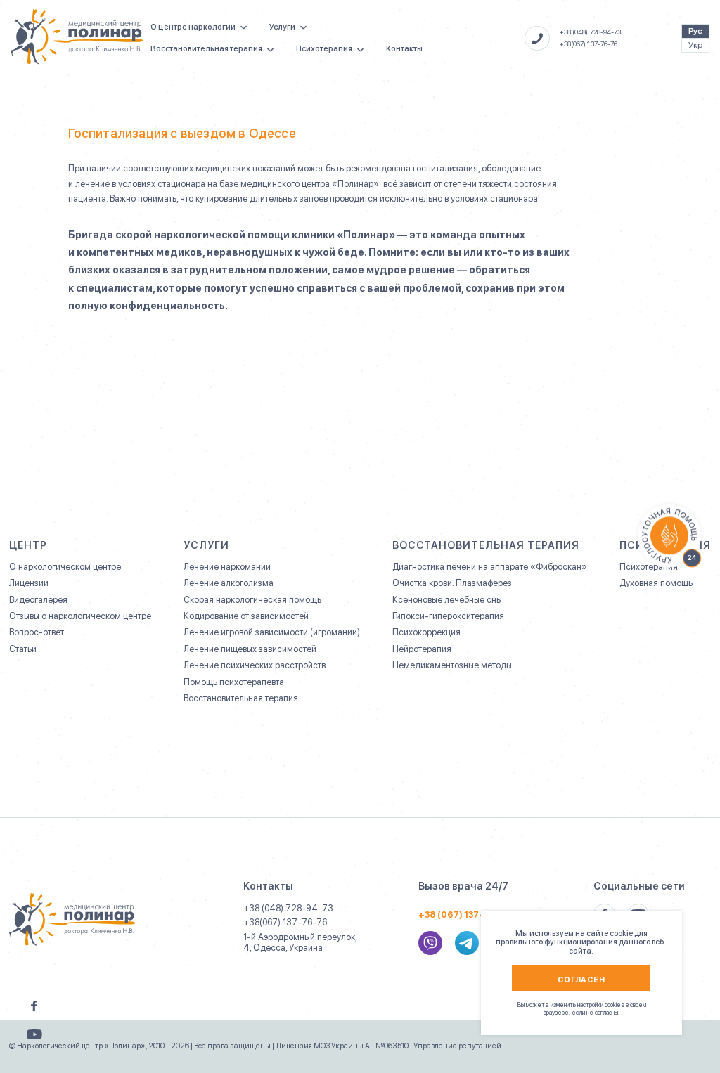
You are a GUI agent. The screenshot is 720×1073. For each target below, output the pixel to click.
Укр (695, 45)
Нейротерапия (421, 649)
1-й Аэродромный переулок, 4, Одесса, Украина (299, 942)
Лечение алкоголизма (229, 583)
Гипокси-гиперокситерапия (448, 616)
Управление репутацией (457, 1046)
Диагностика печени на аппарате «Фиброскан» (489, 567)
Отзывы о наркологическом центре (80, 616)
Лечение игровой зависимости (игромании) (272, 632)
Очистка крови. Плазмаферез (452, 583)
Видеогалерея (38, 600)
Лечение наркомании (227, 567)
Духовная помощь (656, 583)
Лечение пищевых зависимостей (250, 649)
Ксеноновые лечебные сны (447, 600)
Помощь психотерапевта (234, 682)
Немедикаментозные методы (452, 665)
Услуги (282, 27)
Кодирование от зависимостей (246, 616)
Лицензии (29, 583)
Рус (695, 31)
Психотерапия (324, 48)
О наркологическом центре (65, 567)
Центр (28, 545)
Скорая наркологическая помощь (252, 600)
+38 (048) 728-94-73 (591, 32)
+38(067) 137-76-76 (589, 44)
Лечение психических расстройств (255, 665)
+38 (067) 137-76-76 (464, 915)
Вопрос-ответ (36, 632)
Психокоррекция (426, 632)
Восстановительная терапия (206, 48)
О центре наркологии (193, 27)
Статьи (23, 649)
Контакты (404, 48)
